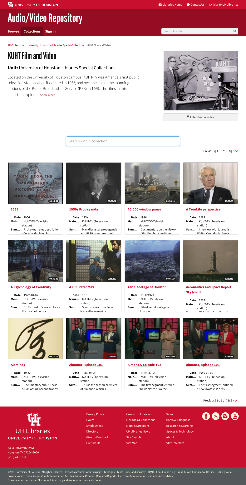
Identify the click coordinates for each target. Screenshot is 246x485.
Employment (94, 426)
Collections (32, 31)
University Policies (93, 480)
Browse (13, 31)
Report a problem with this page (83, 472)
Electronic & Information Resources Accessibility (145, 476)
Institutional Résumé (82, 476)
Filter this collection (202, 117)
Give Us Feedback (97, 437)
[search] (234, 31)
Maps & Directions (138, 426)
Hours (90, 420)
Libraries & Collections (140, 420)
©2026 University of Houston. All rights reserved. (35, 472)
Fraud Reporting (165, 472)
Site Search (133, 437)
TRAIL (151, 472)
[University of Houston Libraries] (33, 426)
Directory (92, 431)
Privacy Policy (95, 414)
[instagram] (225, 416)
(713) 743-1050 (17, 457)
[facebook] (206, 416)
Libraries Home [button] (172, 5)
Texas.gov (109, 472)
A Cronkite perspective (203, 209)
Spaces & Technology (180, 431)
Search (170, 414)
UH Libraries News (138, 431)
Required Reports (106, 476)
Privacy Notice (16, 476)
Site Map (131, 443)
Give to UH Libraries (139, 414)
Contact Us (93, 443)
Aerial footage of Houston (147, 287)
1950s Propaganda (83, 209)
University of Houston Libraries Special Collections (55, 45)
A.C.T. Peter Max (81, 287)
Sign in (50, 31)
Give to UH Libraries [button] (225, 5)
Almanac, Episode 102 (144, 364)
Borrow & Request (178, 420)
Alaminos (18, 364)
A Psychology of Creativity (31, 287)
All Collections (16, 45)
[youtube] (235, 416)
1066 (14, 209)
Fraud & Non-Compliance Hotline (196, 472)
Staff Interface (175, 443)
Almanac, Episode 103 (203, 364)
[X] (215, 416)
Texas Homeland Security (131, 472)
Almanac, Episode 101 (86, 364)
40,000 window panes (144, 209)
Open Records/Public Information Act (47, 476)
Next (235, 151)
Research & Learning (179, 426)
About (170, 437)
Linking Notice (225, 472)
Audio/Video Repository (45, 18)
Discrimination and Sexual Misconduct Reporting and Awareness (44, 480)
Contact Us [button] (197, 5)
